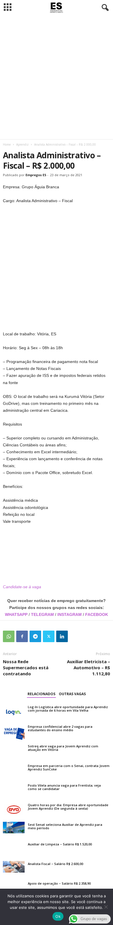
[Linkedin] (62, 636)
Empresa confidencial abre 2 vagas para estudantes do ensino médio (60, 728)
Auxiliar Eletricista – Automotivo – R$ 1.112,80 (88, 667)
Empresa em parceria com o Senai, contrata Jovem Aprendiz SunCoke (69, 767)
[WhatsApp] (8, 636)
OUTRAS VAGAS (72, 693)
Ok (58, 916)
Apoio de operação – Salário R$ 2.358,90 (59, 883)
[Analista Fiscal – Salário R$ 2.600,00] (14, 867)
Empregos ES (35, 175)
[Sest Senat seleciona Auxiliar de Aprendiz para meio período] (14, 827)
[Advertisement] (56, 77)
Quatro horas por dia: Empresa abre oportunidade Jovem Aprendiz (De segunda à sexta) (68, 807)
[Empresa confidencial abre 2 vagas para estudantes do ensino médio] (14, 732)
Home (7, 144)
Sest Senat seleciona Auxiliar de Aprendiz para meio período (65, 826)
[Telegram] (35, 636)
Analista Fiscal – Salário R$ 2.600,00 (55, 864)
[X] (48, 636)
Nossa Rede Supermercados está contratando (25, 667)
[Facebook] (22, 636)
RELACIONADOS (41, 693)
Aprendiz (22, 144)
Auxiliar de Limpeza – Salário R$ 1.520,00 (60, 844)
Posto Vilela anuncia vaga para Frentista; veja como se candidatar (64, 787)
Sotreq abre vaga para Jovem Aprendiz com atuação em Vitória (63, 748)
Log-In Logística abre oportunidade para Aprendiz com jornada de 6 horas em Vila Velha (68, 708)
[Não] (106, 907)
